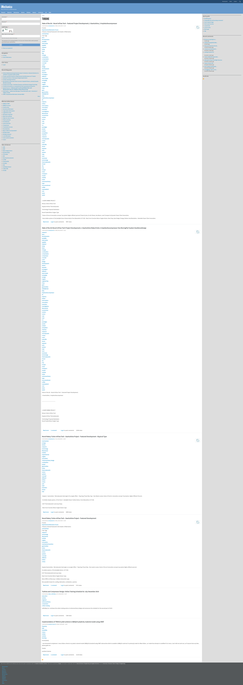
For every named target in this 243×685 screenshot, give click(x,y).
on (42, 125)
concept (44, 63)
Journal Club (207, 25)
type (43, 183)
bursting (44, 638)
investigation (45, 111)
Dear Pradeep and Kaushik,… (210, 66)
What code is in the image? (8, 34)
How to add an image (209, 22)
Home (43, 15)
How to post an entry (209, 24)
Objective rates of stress (8, 118)
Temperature (6, 125)
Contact (235, 1)
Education (9, 12)
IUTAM (4, 159)
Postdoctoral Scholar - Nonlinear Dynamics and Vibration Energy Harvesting (20, 84)
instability (44, 630)
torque (44, 170)
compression (45, 59)
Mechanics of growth (7, 114)
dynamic (44, 72)
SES (4, 165)
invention (44, 109)
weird (43, 195)
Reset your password (7, 48)
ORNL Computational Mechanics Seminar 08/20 (13, 94)
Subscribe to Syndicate (203, 78)
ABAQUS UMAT (6, 103)
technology (45, 160)
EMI (4, 156)
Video (50, 12)
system (44, 152)
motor (43, 119)
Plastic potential (7, 120)
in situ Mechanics (7, 136)
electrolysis (45, 78)
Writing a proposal (7, 134)
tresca (43, 632)
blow (43, 51)
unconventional (46, 185)
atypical (44, 47)
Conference (40, 12)
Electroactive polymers (8, 158)
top (43, 168)
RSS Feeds (206, 29)
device (43, 70)
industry (44, 102)
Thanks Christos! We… (209, 63)
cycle (43, 65)
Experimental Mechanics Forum (50, 30)
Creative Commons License (41, 663)
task (43, 154)
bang (43, 49)
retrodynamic (51, 25)
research (44, 137)
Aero (43, 37)
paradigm (44, 127)
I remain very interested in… (210, 49)
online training (46, 605)
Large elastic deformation (9, 111)
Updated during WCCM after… (211, 42)
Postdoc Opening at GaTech (9, 79)
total (43, 171)
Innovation (45, 107)
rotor (43, 142)
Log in (52, 222)
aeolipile (44, 41)
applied (44, 45)
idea (43, 96)
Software (28, 12)
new (43, 121)
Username (4, 17)
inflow (43, 103)
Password (4, 22)
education (44, 596)
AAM (4, 147)
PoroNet (5, 163)
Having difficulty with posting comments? (213, 20)
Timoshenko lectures (8, 127)
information (45, 105)
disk (43, 628)
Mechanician (16, 12)
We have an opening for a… (210, 39)
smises (43, 634)
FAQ (205, 31)
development (45, 68)
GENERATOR (45, 94)
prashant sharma (52, 624)
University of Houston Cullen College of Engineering (114, 663)
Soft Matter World (7, 167)
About (231, 1)
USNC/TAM (5, 168)
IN (42, 100)
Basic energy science (7, 150)
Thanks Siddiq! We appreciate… (211, 57)
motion (44, 117)
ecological (44, 74)
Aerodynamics (45, 39)
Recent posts (224, 1)
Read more (46, 222)
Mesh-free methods (7, 116)
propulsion (45, 133)
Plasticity (44, 626)
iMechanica (6, 7)
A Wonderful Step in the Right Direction (213, 60)
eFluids (4, 170)
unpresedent (45, 189)
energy (44, 82)
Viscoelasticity (6, 129)
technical (44, 158)
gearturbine (45, 92)
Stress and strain (7, 123)
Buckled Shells (6, 152)
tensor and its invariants (8, 137)
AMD (4, 149)
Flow (43, 88)
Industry (34, 12)
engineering (45, 86)
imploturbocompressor (48, 98)
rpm (43, 484)
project (44, 131)
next (43, 123)
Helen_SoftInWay (52, 594)
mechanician (45, 33)
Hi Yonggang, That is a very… (210, 69)
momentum (45, 115)
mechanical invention (47, 544)
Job (46, 12)
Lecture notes (207, 27)
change (44, 55)
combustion (45, 57)
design (43, 67)
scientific (44, 144)
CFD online (5, 154)
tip (42, 166)
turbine (44, 177)
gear (43, 90)
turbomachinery (46, 181)
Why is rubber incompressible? (10, 130)
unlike (43, 187)
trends (43, 175)
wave (43, 193)
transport (44, 173)
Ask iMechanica (207, 18)
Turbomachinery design (48, 460)
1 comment (54, 430)
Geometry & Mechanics (8, 109)
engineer (44, 600)
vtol (43, 191)
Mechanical (45, 113)
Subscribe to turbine (42, 659)
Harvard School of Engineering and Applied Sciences (88, 663)
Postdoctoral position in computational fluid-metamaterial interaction (19, 86)
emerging (44, 80)
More (39, 96)
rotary (43, 140)
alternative (45, 43)
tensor (4, 139)
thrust (43, 164)
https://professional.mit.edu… (211, 46)
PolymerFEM (6, 161)
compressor (45, 61)
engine (44, 84)
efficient (44, 76)
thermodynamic (46, 162)
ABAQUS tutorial (7, 105)
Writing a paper (6, 132)
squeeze (44, 148)
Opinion (23, 12)
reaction (44, 135)
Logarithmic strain (7, 112)
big (43, 53)
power (43, 129)
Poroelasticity (6, 121)
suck (43, 150)
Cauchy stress (6, 107)
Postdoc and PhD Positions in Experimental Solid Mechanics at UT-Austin (19, 76)
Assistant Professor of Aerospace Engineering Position (15, 78)
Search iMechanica (7, 57)
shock (43, 146)
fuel (43, 491)
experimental (45, 454)
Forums (4, 55)
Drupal (59, 663)
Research (3, 12)
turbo (43, 179)
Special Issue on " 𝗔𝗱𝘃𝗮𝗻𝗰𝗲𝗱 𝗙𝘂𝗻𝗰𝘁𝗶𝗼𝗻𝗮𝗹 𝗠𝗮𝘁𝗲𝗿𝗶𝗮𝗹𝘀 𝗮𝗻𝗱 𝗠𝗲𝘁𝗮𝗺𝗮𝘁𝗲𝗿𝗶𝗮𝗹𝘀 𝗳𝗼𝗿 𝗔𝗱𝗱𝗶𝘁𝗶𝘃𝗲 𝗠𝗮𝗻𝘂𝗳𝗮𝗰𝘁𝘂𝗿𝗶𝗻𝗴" (17, 88)
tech (43, 156)
